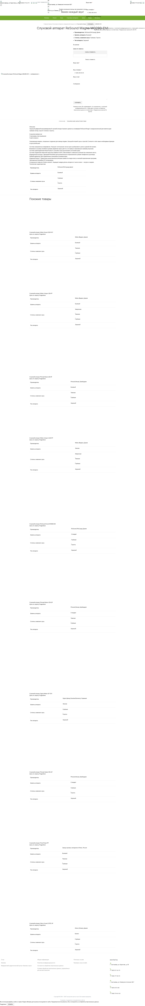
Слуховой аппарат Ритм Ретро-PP (39, 843)
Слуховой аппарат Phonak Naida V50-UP (40, 772)
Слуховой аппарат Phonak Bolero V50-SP (41, 602)
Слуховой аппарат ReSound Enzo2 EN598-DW (42, 524)
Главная (46, 24)
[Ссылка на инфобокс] (9, 3)
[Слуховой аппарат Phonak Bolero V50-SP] (52, 579)
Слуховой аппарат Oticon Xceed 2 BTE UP (41, 923)
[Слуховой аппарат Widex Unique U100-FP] (43, 423)
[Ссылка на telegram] (36, 3)
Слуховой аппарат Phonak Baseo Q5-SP (40, 377)
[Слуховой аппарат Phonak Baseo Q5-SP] (52, 353)
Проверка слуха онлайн (80, 962)
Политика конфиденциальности (46, 962)
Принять (10, 1004)
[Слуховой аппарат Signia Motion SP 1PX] (58, 663)
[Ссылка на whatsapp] (32, 3)
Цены (50, 24)
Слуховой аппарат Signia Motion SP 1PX (40, 693)
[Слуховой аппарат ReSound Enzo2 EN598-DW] (58, 499)
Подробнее (42, 234)
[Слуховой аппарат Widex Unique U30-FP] (43, 278)
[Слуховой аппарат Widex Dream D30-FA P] (43, 217)
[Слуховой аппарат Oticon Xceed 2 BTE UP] (54, 899)
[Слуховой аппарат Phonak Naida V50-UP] (52, 748)
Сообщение (76, 83)
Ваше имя (89, 2)
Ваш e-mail (76, 77)
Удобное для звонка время (93, 16)
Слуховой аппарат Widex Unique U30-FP (40, 293)
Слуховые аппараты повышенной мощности (64, 24)
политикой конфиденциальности (123, 28)
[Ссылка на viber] (34, 3)
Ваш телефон (90, 9)
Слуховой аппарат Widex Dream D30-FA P (41, 232)
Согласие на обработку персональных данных (50, 965)
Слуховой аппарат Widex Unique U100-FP (41, 438)
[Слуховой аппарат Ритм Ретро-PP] (48, 823)
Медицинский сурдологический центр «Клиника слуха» (16, 965)
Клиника (3, 962)
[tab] (62, 121)
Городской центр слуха (73, 996)
